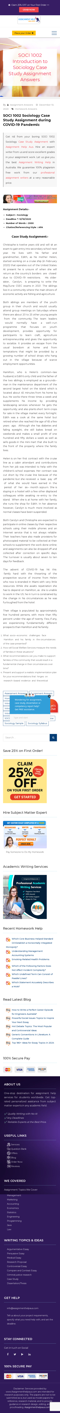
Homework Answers (26, 109)
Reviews (15, 1166)
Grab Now (29, 9)
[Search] (53, 737)
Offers (13, 1153)
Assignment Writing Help (35, 162)
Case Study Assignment (33, 141)
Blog (13, 1157)
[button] (51, 706)
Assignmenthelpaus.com (37, 1407)
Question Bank (18, 1149)
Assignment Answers (21, 105)
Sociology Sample (14, 723)
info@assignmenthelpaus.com (22, 1308)
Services (15, 1144)
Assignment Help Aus (19, 147)
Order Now (16, 1162)
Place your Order (23, 33)
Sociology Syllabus (37, 723)
